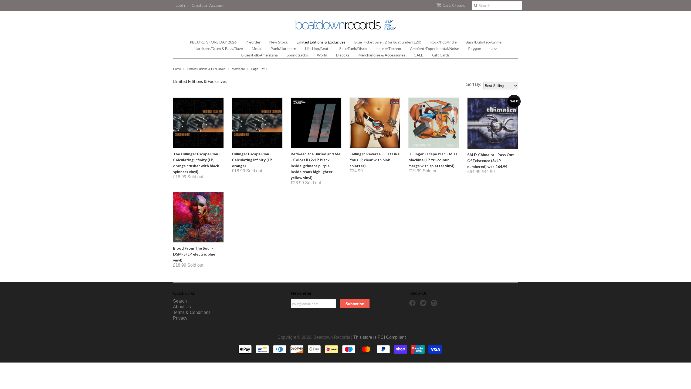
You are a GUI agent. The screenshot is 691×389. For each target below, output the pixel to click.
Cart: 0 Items (454, 5)
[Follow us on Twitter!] (424, 304)
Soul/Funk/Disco (353, 48)
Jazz (493, 48)
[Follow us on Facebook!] (413, 304)
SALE (418, 55)
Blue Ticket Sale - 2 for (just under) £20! (387, 42)
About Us (182, 306)
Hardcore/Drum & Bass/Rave (219, 48)
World (322, 55)
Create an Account (208, 5)
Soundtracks (297, 55)
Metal (257, 48)
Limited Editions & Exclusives (321, 42)
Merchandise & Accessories (381, 55)
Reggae (474, 48)
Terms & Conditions (192, 312)
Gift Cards (441, 55)
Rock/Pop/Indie (443, 42)
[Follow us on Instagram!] (435, 304)
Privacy (180, 318)
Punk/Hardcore (283, 48)
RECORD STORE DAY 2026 (213, 42)
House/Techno (388, 48)
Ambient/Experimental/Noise (434, 48)
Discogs (343, 55)
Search (180, 301)
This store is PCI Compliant (379, 337)
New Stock (278, 42)
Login (180, 5)
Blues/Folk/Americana (259, 55)
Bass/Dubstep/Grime (484, 42)
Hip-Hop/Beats (317, 48)
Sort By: (473, 84)
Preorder (252, 42)
